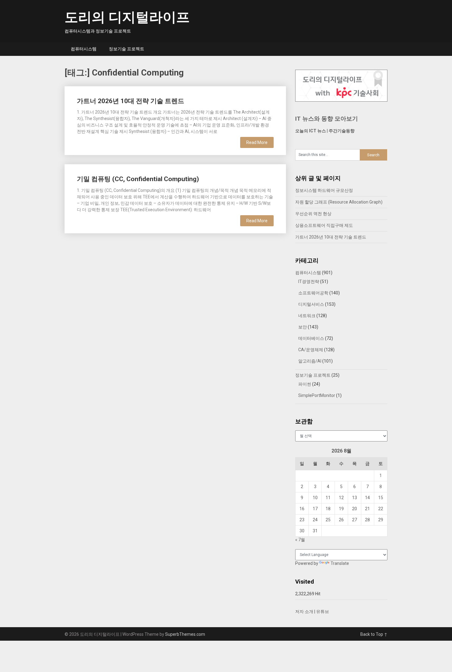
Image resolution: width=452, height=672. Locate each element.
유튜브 (322, 611)
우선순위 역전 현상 (313, 213)
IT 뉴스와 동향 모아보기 (326, 118)
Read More (257, 142)
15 (380, 497)
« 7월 (300, 539)
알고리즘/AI (309, 361)
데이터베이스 (311, 338)
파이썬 (304, 384)
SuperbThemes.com (185, 634)
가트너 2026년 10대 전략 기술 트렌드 (130, 101)
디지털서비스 (311, 304)
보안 (302, 326)
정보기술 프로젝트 (126, 48)
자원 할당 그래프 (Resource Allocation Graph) (339, 202)
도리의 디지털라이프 (127, 17)
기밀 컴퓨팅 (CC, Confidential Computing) (138, 179)
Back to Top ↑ (373, 634)
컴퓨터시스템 (84, 48)
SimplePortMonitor (316, 395)
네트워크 (306, 315)
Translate (340, 563)
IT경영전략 (308, 281)
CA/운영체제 (310, 349)
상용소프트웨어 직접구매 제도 (324, 225)
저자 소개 (304, 611)
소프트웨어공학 (313, 292)
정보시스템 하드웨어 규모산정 (324, 190)
